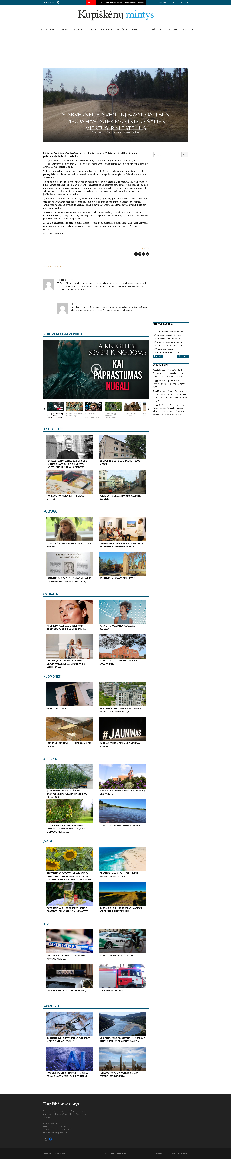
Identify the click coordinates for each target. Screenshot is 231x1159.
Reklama (174, 2)
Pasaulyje (51, 1006)
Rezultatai (183, 356)
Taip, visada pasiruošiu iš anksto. (168, 335)
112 (46, 924)
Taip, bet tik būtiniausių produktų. (169, 338)
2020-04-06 (99, 132)
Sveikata (50, 594)
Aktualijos (52, 429)
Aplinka (50, 759)
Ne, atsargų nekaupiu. (164, 349)
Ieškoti (184, 155)
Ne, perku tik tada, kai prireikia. (167, 352)
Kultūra (50, 511)
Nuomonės (52, 676)
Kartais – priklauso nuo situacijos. (169, 342)
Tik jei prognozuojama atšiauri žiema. (170, 345)
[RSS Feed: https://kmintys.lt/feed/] (45, 1139)
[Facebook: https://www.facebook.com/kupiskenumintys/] (58, 2)
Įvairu (48, 841)
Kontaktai (184, 2)
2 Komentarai (115, 132)
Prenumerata (163, 2)
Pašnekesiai (60, 1153)
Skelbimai (47, 1153)
